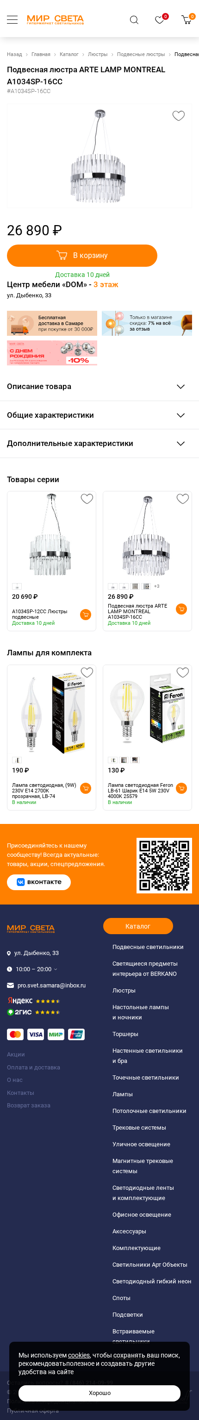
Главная (40, 54)
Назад (14, 54)
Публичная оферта (33, 1410)
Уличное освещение (141, 1144)
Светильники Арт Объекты (149, 1264)
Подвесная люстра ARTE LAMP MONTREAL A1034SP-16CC (137, 611)
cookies (79, 1355)
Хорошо (100, 1392)
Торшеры (125, 1033)
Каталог (69, 54)
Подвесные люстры (141, 54)
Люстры (98, 54)
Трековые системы (139, 1127)
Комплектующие (136, 1247)
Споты (121, 1297)
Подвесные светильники (148, 946)
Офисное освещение (141, 1214)
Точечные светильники (145, 1077)
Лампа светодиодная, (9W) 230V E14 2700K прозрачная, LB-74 (44, 791)
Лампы (122, 1094)
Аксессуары (129, 1231)
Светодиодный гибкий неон (152, 1281)
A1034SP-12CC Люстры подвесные (40, 614)
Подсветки (127, 1314)
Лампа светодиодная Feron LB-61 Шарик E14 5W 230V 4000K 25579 (140, 791)
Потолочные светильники (149, 1110)
